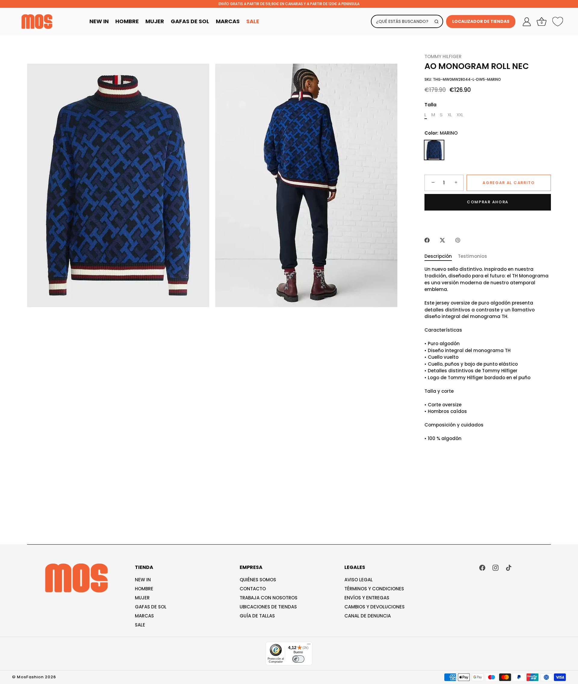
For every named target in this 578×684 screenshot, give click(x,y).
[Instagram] (496, 567)
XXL (460, 114)
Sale (252, 21)
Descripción (438, 256)
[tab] (441, 256)
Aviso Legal (358, 579)
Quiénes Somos (258, 579)
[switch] (298, 659)
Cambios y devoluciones (374, 607)
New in (143, 579)
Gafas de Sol (190, 21)
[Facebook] (482, 567)
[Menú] (308, 645)
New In (99, 21)
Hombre (127, 21)
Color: (441, 133)
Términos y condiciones (374, 589)
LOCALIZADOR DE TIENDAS (480, 21)
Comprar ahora (487, 202)
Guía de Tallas (257, 616)
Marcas (228, 21)
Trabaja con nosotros (268, 598)
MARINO (434, 150)
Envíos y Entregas (366, 598)
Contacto (253, 589)
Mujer (154, 21)
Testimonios (472, 256)
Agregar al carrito (509, 183)
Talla (430, 105)
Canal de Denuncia (367, 616)
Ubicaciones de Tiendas (268, 607)
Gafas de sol (150, 607)
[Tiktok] (509, 567)
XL (450, 114)
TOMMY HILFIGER (442, 56)
